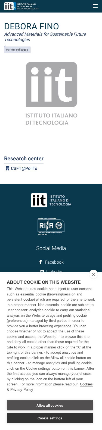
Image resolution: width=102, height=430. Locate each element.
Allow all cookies (49, 405)
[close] (93, 274)
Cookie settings (50, 418)
